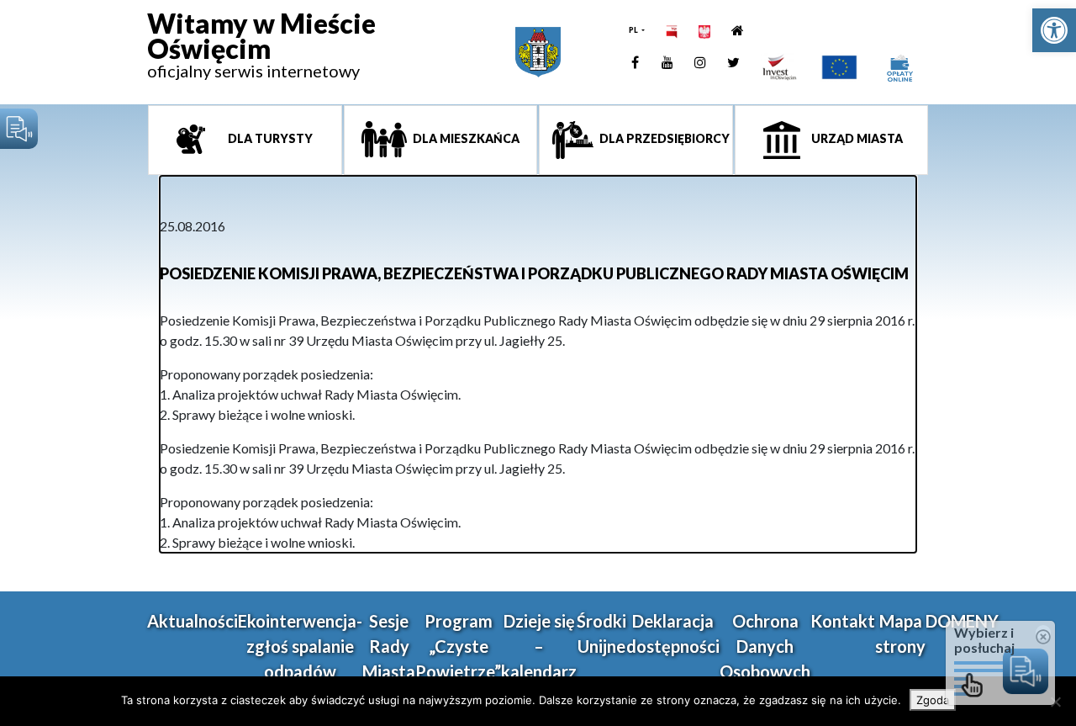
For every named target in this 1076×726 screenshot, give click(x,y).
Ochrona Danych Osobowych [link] (765, 646)
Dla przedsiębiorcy (663, 138)
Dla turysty (269, 138)
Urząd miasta (856, 138)
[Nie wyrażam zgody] (1055, 701)
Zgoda (932, 700)
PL (634, 29)
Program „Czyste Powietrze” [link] (458, 646)
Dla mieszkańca (465, 138)
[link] (1054, 30)
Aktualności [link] (192, 621)
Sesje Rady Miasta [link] (388, 646)
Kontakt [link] (842, 621)
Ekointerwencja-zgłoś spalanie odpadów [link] (300, 646)
